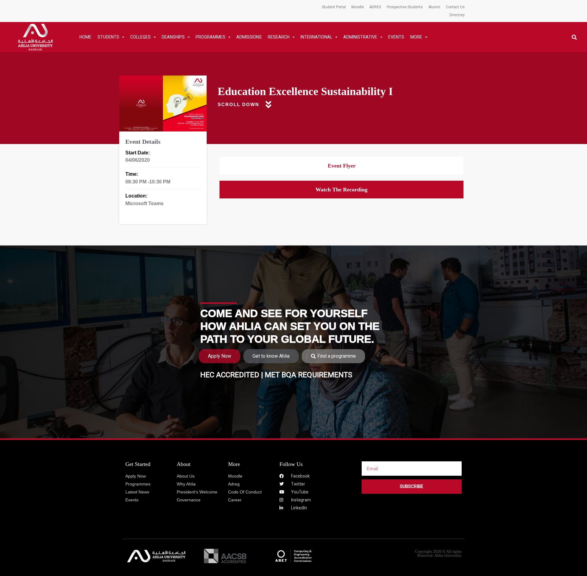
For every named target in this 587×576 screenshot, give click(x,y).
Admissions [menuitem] (249, 37)
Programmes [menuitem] (210, 37)
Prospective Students (405, 7)
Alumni (434, 7)
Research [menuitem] (279, 37)
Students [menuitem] (108, 37)
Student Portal (334, 7)
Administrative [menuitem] (360, 37)
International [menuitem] (316, 37)
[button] (574, 37)
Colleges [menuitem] (140, 37)
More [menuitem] (416, 37)
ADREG (375, 7)
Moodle (357, 7)
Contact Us (455, 7)
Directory (457, 15)
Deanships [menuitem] (173, 37)
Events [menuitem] (396, 37)
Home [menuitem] (85, 37)
